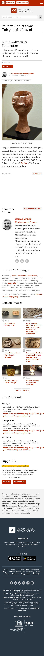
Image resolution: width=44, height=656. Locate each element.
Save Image (7, 81)
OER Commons (8, 506)
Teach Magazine (8, 508)
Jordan (24, 163)
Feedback (35, 570)
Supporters (25, 574)
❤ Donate (7, 67)
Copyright (12, 283)
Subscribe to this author (32, 209)
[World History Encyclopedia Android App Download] (29, 558)
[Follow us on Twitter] (16, 584)
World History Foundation (12, 590)
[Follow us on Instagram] (28, 584)
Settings (36, 574)
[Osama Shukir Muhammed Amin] (17, 261)
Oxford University (20, 496)
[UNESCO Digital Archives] (22, 626)
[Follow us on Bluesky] (20, 584)
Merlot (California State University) (26, 504)
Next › (18, 390)
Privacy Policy (28, 572)
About (5, 570)
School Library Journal (27, 506)
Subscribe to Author (22, 81)
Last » (26, 390)
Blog (4, 572)
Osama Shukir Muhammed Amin (22, 74)
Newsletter (24, 570)
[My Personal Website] (27, 261)
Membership (10, 3)
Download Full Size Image (22, 143)
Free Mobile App (22, 3)
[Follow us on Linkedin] (24, 584)
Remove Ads (37, 173)
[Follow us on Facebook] (11, 584)
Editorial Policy (15, 572)
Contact (14, 570)
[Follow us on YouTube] (32, 584)
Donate (6, 482)
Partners (15, 574)
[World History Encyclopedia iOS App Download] (14, 558)
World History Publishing (12, 594)
